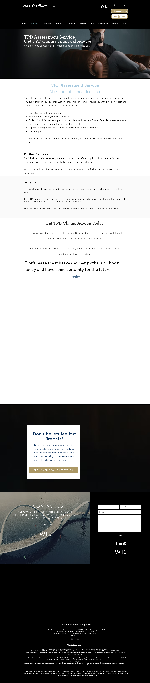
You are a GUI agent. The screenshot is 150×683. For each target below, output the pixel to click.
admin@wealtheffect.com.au (53, 630)
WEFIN (80, 654)
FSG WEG (73, 654)
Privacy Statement (74, 661)
